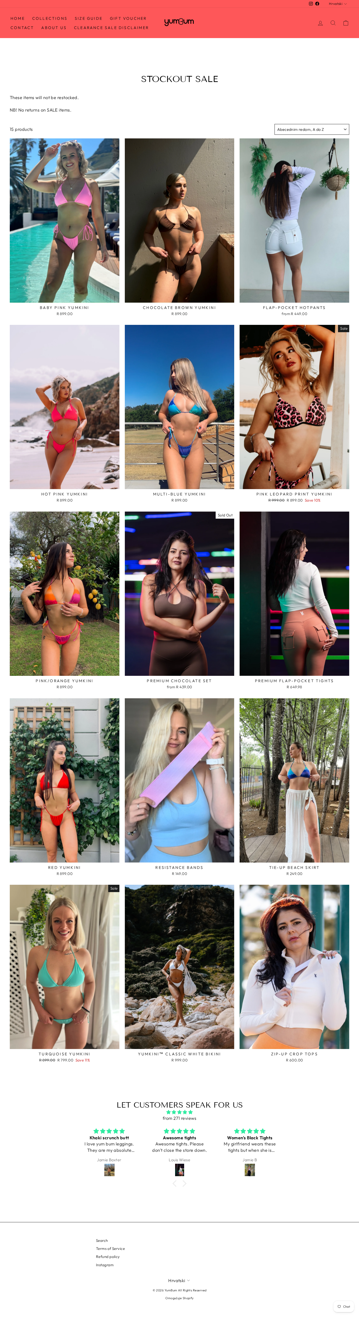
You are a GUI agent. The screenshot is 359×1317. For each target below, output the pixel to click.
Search (102, 1240)
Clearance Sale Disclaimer (111, 27)
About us (54, 27)
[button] (175, 1183)
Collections (49, 18)
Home (18, 18)
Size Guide (89, 18)
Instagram (105, 1265)
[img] (179, 1112)
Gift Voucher (128, 18)
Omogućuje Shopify (179, 1298)
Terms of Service (110, 1248)
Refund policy (108, 1256)
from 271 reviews (179, 1118)
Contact (22, 27)
